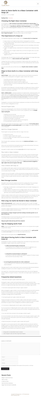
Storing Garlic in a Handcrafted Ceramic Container (13, 332)
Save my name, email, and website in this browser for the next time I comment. (17, 365)
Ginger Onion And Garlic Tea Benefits (9, 385)
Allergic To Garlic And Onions (7, 377)
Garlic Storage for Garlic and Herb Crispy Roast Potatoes (14, 333)
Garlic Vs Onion (5, 379)
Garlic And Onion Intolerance (7, 383)
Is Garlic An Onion (5, 381)
